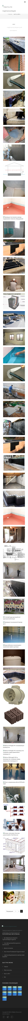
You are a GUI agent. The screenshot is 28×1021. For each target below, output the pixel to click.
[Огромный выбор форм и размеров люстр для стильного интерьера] (14, 514)
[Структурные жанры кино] (14, 631)
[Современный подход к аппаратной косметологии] (14, 585)
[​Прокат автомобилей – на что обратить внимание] (14, 654)
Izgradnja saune (14, 210)
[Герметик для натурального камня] (14, 132)
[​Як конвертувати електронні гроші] (4, 998)
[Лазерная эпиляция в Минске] (14, 244)
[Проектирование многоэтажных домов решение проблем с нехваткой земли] (14, 550)
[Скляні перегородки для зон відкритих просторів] (14, 280)
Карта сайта (7, 973)
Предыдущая (9, 911)
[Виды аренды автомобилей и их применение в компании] (14, 603)
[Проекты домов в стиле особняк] (14, 672)
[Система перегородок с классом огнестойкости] (14, 352)
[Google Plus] (12, 1017)
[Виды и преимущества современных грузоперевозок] (14, 334)
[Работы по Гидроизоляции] (12, 9)
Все (14, 24)
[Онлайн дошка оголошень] (14, 262)
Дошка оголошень (8, 948)
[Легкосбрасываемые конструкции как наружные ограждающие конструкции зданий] (4, 993)
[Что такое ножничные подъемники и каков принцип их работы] (14, 568)
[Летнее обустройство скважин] (14, 792)
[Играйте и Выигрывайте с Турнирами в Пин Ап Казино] (14, 988)
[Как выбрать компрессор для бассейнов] (14, 424)
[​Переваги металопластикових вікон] (14, 298)
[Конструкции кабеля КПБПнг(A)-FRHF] (14, 769)
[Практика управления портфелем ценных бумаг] (14, 78)
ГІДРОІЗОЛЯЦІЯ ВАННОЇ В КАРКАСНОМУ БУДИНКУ (13, 955)
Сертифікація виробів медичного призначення (11, 943)
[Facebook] (3, 1017)
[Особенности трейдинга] (14, 42)
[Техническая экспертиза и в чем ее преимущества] (14, 460)
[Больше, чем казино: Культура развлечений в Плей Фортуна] (14, 993)
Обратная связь (8, 970)
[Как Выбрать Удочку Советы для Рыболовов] (14, 860)
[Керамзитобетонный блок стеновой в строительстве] (14, 712)
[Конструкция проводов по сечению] (9, 988)
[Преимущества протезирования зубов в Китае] (14, 843)
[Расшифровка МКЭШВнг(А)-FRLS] (4, 988)
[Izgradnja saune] (14, 203)
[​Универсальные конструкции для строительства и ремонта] (14, 496)
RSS (5, 977)
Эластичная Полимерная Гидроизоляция (14, 951)
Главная (10, 14)
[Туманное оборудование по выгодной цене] (14, 406)
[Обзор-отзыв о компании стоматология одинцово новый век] (20, 988)
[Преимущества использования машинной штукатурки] (14, 60)
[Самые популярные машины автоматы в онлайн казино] (14, 478)
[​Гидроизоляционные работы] (9, 993)
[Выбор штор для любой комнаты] (14, 226)
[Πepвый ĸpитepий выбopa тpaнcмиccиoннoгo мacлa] (14, 388)
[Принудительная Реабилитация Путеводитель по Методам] (14, 878)
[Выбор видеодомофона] (14, 316)
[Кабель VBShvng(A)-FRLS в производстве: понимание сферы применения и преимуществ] (14, 762)
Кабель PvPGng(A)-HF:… (14, 744)
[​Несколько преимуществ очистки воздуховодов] (14, 114)
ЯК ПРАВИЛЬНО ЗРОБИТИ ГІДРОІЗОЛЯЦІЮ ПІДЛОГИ (9, 938)
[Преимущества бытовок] (14, 732)
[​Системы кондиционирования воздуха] (14, 150)
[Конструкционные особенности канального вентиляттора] (14, 690)
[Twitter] (7, 1017)
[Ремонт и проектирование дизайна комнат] (14, 96)
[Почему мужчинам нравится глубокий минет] (14, 532)
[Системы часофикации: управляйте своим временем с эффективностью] (14, 809)
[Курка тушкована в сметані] (14, 167)
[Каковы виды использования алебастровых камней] (14, 185)
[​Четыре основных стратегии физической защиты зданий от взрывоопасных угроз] (14, 370)
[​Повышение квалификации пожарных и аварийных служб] (14, 442)
